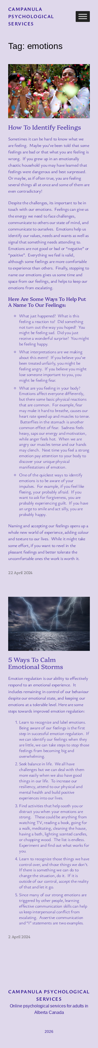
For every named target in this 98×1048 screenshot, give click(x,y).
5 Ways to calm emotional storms (35, 663)
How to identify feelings (44, 127)
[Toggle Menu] (82, 16)
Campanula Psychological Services (31, 16)
